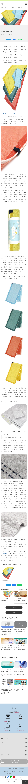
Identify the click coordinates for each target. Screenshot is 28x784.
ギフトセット (5, 553)
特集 (14, 612)
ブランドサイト (17, 773)
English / (18, 777)
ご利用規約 (21, 768)
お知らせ (14, 607)
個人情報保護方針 (21, 771)
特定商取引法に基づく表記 (9, 771)
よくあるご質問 (7, 768)
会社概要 (15, 768)
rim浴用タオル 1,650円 (8, 113)
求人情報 (9, 773)
